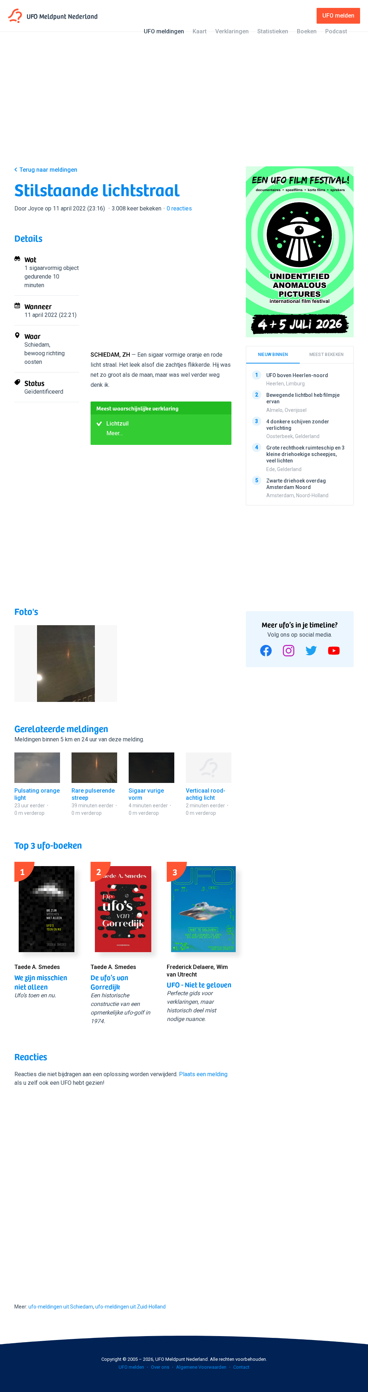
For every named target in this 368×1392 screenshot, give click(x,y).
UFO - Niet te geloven (199, 984)
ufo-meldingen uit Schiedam (60, 1307)
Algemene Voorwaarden (201, 1367)
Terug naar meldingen (48, 169)
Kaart (200, 31)
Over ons (160, 1367)
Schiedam (36, 344)
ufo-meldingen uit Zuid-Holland (130, 1307)
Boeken (307, 31)
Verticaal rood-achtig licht (205, 794)
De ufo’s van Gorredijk (109, 982)
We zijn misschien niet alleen (40, 982)
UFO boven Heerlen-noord (297, 375)
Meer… (114, 433)
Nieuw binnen (273, 354)
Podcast (336, 31)
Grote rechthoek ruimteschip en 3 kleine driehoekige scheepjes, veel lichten (305, 454)
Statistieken (272, 31)
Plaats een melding (203, 1074)
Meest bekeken (326, 354)
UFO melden (131, 1367)
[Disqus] (122, 1188)
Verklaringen (232, 31)
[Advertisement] (184, 104)
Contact (241, 1367)
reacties (179, 208)
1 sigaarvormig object (51, 268)
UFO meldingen (164, 31)
